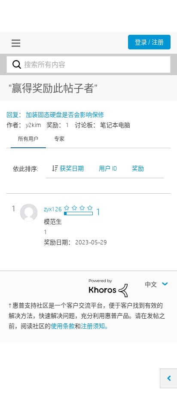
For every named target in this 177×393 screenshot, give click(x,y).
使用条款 (63, 326)
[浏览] (13, 43)
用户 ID (108, 168)
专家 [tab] (59, 138)
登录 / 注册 (149, 42)
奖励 (138, 168)
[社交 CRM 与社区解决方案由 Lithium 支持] (108, 288)
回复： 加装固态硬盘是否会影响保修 (55, 115)
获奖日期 (72, 168)
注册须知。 (96, 326)
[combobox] (88, 64)
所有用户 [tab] (28, 138)
